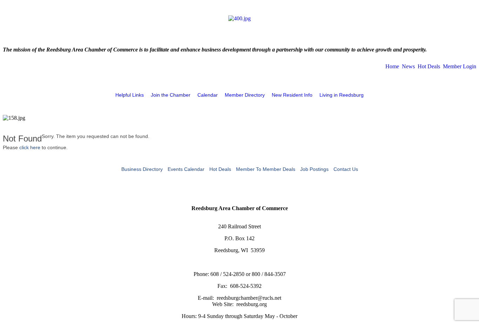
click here (29, 147)
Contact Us (345, 169)
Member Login (459, 66)
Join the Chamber (170, 95)
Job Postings (314, 169)
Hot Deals (429, 66)
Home (392, 66)
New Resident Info (292, 95)
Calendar (207, 95)
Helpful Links (129, 95)
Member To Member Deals (265, 169)
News (408, 66)
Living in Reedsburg (341, 95)
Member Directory (245, 95)
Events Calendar (186, 169)
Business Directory (142, 169)
